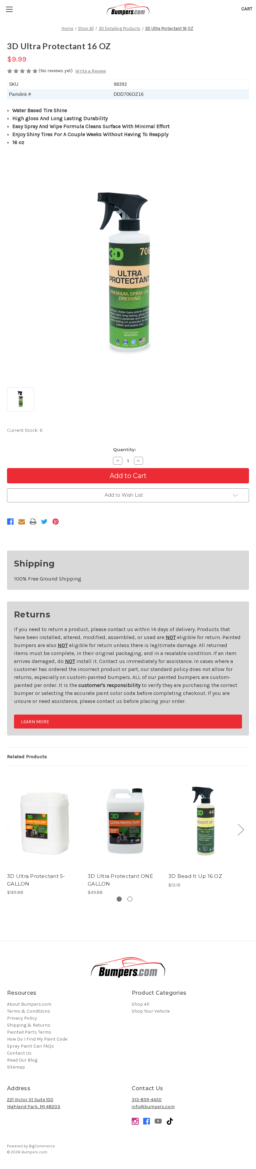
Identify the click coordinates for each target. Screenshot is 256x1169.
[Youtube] (158, 1121)
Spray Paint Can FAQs (30, 1046)
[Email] (21, 521)
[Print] (33, 521)
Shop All (140, 1004)
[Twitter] (44, 521)
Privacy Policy (22, 1018)
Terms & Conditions (28, 1011)
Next (240, 829)
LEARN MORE (35, 722)
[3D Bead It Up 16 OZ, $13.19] (205, 821)
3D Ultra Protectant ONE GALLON (120, 880)
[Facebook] (10, 521)
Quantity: (124, 449)
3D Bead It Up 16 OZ (195, 876)
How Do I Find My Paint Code (37, 1039)
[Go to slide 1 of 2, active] (119, 899)
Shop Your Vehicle (151, 1011)
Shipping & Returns (28, 1025)
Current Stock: (24, 430)
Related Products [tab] (27, 756)
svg (169, 1121)
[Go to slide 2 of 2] (129, 899)
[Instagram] (135, 1121)
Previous (8, 829)
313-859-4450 (147, 1099)
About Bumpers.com (29, 1004)
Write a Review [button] (90, 71)
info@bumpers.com (153, 1106)
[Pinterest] (55, 521)
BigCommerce (42, 1146)
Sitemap (16, 1067)
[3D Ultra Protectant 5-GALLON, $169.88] (44, 821)
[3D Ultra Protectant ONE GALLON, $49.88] (124, 821)
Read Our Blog (22, 1060)
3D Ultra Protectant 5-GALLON (36, 880)
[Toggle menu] (9, 9)
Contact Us (19, 1053)
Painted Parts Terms (29, 1032)
